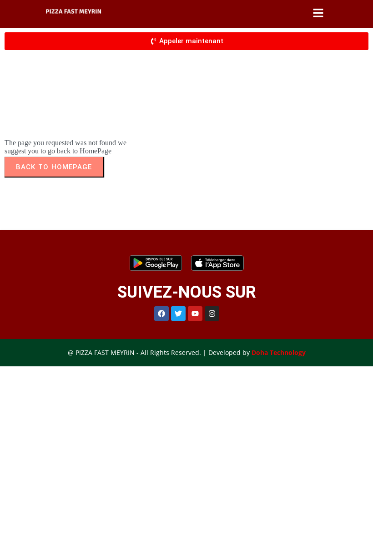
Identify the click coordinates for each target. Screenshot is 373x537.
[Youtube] (195, 313)
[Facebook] (161, 313)
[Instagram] (212, 313)
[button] (318, 14)
